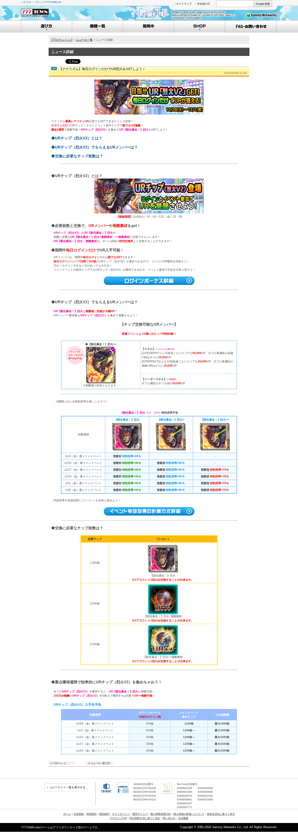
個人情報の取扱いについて (188, 814)
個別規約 (104, 814)
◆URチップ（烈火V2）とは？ (76, 138)
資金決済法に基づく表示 (221, 814)
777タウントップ (62, 39)
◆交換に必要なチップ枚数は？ (77, 156)
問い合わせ (169, 818)
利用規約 (91, 814)
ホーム (67, 814)
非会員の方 (203, 3)
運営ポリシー (140, 814)
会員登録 (79, 814)
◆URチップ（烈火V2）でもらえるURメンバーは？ (94, 147)
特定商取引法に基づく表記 (144, 818)
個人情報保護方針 (160, 814)
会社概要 (183, 818)
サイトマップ (184, 3)
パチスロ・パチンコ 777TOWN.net (41, 2)
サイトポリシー (121, 814)
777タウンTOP (118, 818)
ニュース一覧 (84, 39)
